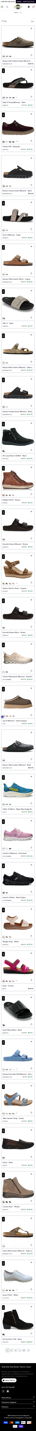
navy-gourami (7, 892)
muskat (3, 1202)
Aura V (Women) (12, 235)
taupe (3, 56)
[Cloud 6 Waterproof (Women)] (18, 658)
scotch (13, 583)
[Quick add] (31, 55)
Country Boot (11, 1207)
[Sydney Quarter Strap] (18, 569)
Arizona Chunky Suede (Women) (18, 411)
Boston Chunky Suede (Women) (17, 191)
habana (7, 274)
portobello (13, 716)
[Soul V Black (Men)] (18, 1011)
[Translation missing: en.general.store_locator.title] (29, 7)
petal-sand (3, 848)
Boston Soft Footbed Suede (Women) (18, 61)
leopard (3, 583)
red (10, 1290)
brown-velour (10, 937)
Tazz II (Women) (15, 721)
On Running (7, 679)
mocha (10, 56)
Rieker (5, 503)
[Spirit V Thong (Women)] (18, 83)
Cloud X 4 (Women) (14, 853)
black (7, 56)
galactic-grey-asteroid (10, 804)
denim (3, 1113)
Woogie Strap (11, 942)
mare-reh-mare (10, 495)
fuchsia (3, 981)
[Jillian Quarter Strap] (18, 1099)
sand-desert (3, 672)
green (7, 495)
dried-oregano (3, 716)
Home (16, 12)
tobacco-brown (3, 362)
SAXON (19, 1)
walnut (13, 1113)
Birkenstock (7, 64)
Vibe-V (8, 323)
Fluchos (6, 1298)
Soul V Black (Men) (12, 1030)
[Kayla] (18, 967)
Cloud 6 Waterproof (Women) (18, 677)
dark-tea (7, 186)
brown (3, 495)
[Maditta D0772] (18, 481)
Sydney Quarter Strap (14, 588)
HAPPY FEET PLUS (28, 1)
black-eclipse (10, 848)
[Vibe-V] (18, 304)
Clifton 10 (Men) (18, 809)
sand (10, 716)
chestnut (7, 716)
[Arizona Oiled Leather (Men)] (18, 260)
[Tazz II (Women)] (18, 702)
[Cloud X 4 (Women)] (18, 834)
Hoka (5, 812)
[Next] (28, 1350)
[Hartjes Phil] (18, 128)
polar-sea (7, 981)
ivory (7, 848)
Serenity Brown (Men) (14, 632)
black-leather (10, 1202)
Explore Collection (10, 1380)
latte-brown (13, 981)
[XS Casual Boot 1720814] (18, 437)
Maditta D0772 (11, 500)
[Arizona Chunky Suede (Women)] (18, 393)
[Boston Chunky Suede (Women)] (18, 172)
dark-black (10, 141)
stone (10, 981)
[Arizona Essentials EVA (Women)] (18, 1055)
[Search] (7, 7)
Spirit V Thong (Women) (14, 102)
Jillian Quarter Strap (13, 1118)
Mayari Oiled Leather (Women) (18, 367)
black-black (3, 406)
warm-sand (7, 406)
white (7, 141)
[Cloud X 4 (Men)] (18, 879)
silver (3, 97)
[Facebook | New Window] (3, 1391)
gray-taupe (10, 186)
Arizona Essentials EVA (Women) (18, 1074)
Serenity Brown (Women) (15, 544)
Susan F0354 (10, 1295)
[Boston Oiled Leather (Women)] (18, 746)
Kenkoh (5, 105)
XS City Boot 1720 (12, 1339)
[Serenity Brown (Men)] (18, 614)
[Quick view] (31, 28)
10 (24, 1350)
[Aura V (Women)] (18, 216)
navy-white (7, 804)
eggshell (13, 1069)
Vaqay (5, 1165)
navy (13, 1290)
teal (7, 230)
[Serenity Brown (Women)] (18, 525)
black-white (7, 97)
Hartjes (5, 149)
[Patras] (18, 1144)
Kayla (8, 986)
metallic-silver (10, 1069)
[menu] (2, 7)
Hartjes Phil (11, 146)
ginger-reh (13, 495)
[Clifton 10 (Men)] (18, 790)
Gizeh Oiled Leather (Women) (18, 1251)
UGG (4, 723)
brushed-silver (7, 1113)
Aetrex (5, 591)
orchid (10, 97)
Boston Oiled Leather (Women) (17, 765)
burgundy (3, 141)
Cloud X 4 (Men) (14, 897)
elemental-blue (3, 1069)
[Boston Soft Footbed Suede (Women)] (18, 42)
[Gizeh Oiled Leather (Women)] (18, 1232)
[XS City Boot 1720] (18, 1320)
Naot (4, 988)
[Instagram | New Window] (7, 1391)
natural (10, 583)
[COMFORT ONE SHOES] (18, 7)
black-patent (13, 141)
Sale (21, 12)
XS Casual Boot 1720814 (14, 456)
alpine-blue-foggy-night (3, 804)
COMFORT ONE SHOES (8, 1)
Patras (8, 1162)
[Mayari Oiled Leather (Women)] (18, 349)
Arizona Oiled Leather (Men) (16, 279)
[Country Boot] (18, 1188)
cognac (3, 274)
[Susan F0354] (18, 1276)
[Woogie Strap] (18, 923)
